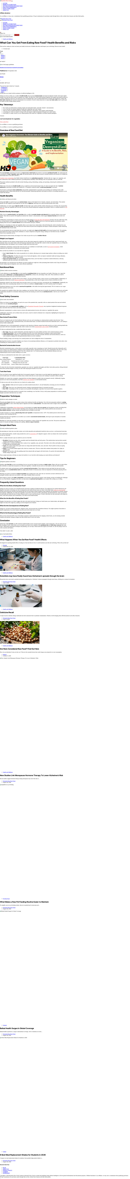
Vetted (5, 3)
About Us (6, 10)
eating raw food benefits (59, 490)
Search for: (2, 33)
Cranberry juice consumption (7, 178)
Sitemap (5, 1171)
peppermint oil (33, 433)
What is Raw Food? (8, 8)
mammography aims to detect (42, 326)
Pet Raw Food (6, 898)
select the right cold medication (42, 219)
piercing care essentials (28, 379)
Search (17, 35)
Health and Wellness (8, 39)
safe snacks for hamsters (53, 246)
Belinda (2, 76)
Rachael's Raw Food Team (9, 581)
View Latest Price (4, 121)
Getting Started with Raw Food (12, 6)
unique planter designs (18, 407)
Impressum (6, 1173)
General (5, 1025)
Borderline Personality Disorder (35, 306)
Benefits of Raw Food (9, 4)
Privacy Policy (7, 1170)
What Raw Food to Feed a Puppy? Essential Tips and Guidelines (11, 67)
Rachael (5, 545)
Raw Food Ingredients (9, 7)
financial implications (19, 280)
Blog (4, 1167)
